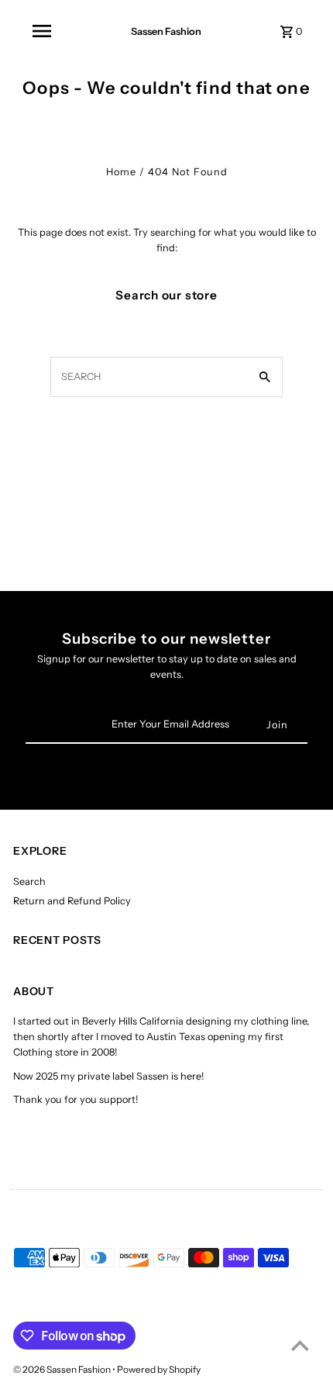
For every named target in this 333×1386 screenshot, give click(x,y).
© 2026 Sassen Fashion (62, 1369)
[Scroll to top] (300, 1345)
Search (29, 881)
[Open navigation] (41, 31)
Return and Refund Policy (72, 901)
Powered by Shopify (159, 1369)
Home (121, 172)
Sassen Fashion (166, 31)
